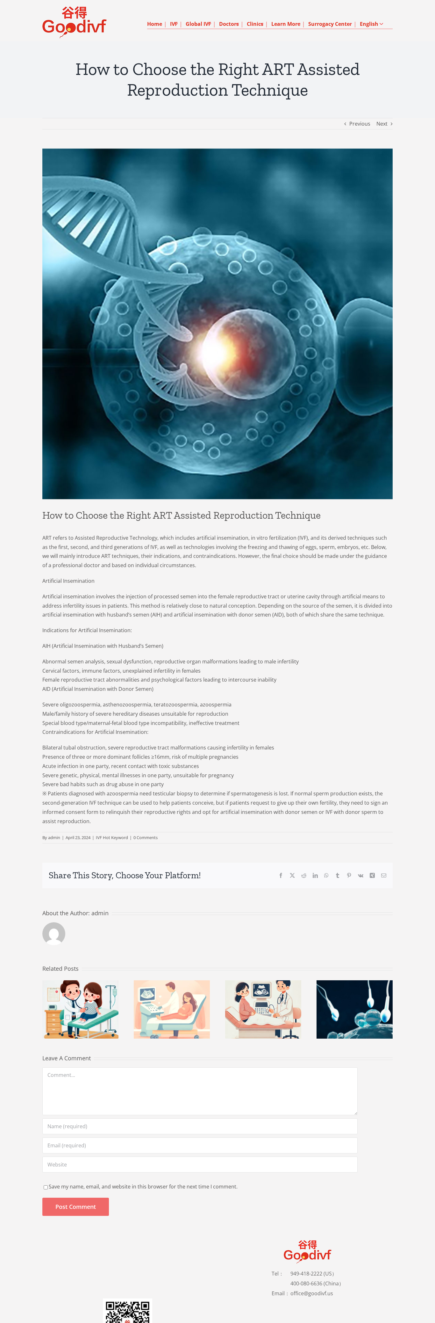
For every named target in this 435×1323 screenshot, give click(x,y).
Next (382, 123)
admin (54, 837)
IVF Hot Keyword (112, 837)
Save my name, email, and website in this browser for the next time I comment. (143, 1186)
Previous (359, 123)
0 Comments (145, 837)
